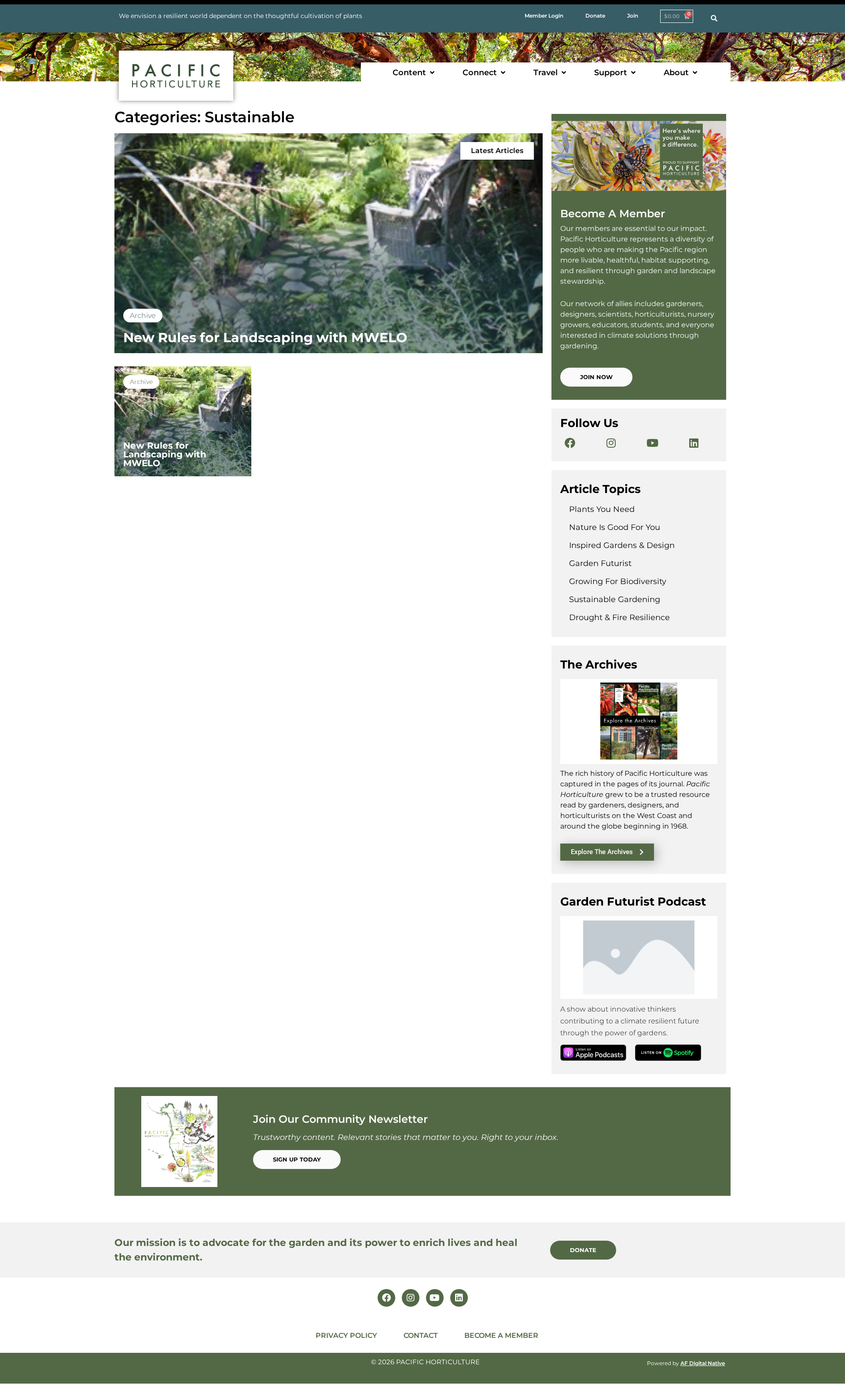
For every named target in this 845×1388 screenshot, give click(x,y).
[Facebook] (570, 443)
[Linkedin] (694, 443)
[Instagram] (611, 443)
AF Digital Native (702, 1363)
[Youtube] (652, 443)
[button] (414, 73)
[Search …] (714, 18)
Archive (143, 315)
